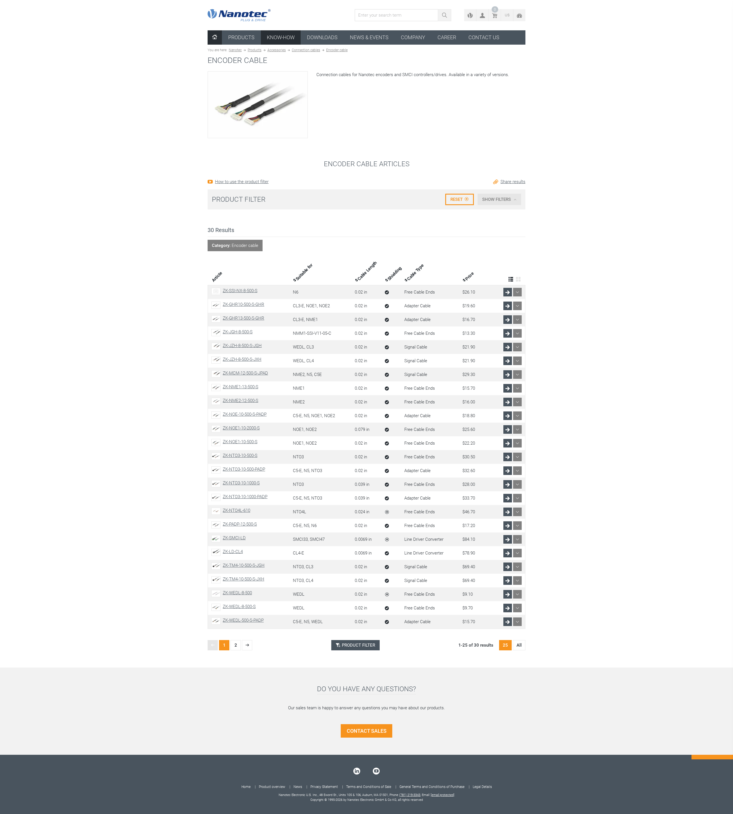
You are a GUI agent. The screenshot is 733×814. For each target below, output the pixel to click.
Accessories (276, 50)
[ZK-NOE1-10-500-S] (217, 442)
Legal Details (482, 787)
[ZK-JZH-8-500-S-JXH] (217, 360)
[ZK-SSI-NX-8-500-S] (217, 291)
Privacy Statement (324, 787)
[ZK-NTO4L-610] (217, 511)
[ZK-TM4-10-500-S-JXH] (217, 579)
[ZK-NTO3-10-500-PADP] (217, 470)
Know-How (281, 37)
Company (413, 37)
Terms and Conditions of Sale (368, 787)
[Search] (444, 15)
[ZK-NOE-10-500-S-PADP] (217, 415)
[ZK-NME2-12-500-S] (217, 401)
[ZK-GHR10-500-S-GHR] (217, 305)
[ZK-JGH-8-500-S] (217, 332)
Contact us (483, 37)
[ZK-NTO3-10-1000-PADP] (217, 497)
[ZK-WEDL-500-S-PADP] (217, 621)
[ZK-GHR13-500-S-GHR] (217, 318)
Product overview (272, 787)
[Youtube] (376, 771)
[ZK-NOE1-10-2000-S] (217, 428)
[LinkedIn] (356, 771)
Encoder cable (337, 50)
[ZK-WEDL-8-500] (217, 593)
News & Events (369, 37)
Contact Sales (367, 731)
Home (246, 787)
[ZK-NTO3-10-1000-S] (217, 483)
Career (447, 37)
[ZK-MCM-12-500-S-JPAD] (217, 373)
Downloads (322, 37)
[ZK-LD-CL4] (217, 552)
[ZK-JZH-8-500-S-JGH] (217, 346)
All (519, 645)
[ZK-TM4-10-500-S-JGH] (217, 566)
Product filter (358, 645)
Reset (456, 199)
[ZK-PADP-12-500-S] (217, 524)
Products (241, 37)
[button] (482, 15)
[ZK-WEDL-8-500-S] (217, 607)
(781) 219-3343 (409, 795)
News (297, 787)
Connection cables (306, 50)
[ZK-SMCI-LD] (217, 538)
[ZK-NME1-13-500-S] (217, 387)
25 (505, 645)
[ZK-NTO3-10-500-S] (217, 456)
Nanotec (235, 50)
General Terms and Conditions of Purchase (431, 787)
